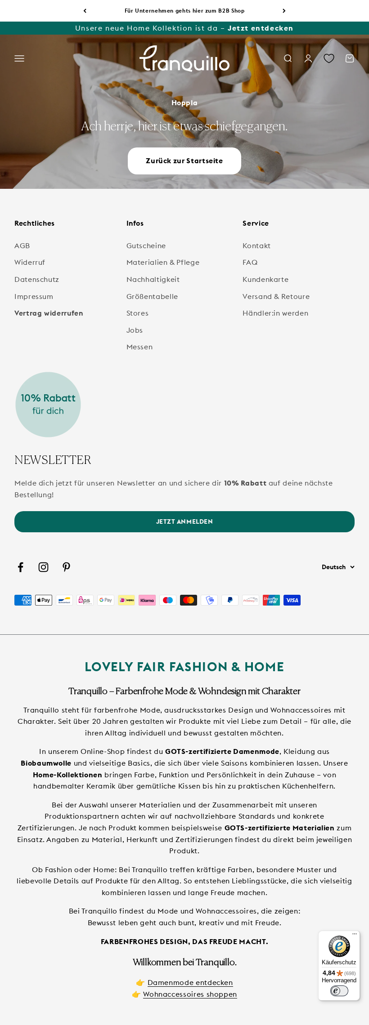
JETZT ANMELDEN (184, 521)
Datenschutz (36, 279)
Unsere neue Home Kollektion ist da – (184, 27)
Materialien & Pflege (163, 262)
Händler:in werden (275, 312)
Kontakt (256, 245)
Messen (139, 346)
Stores (137, 312)
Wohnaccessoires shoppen (190, 993)
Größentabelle (152, 296)
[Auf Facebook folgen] (20, 567)
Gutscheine (146, 245)
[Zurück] (84, 10)
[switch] (339, 990)
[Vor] (284, 10)
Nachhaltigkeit (153, 279)
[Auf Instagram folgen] (43, 567)
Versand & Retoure (276, 296)
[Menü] (354, 936)
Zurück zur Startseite (184, 160)
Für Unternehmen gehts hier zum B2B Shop (185, 10)
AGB (22, 245)
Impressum (34, 296)
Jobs (135, 329)
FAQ (250, 262)
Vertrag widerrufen (48, 312)
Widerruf (29, 262)
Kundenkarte (265, 279)
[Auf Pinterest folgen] (66, 567)
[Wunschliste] (329, 59)
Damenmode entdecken (190, 982)
